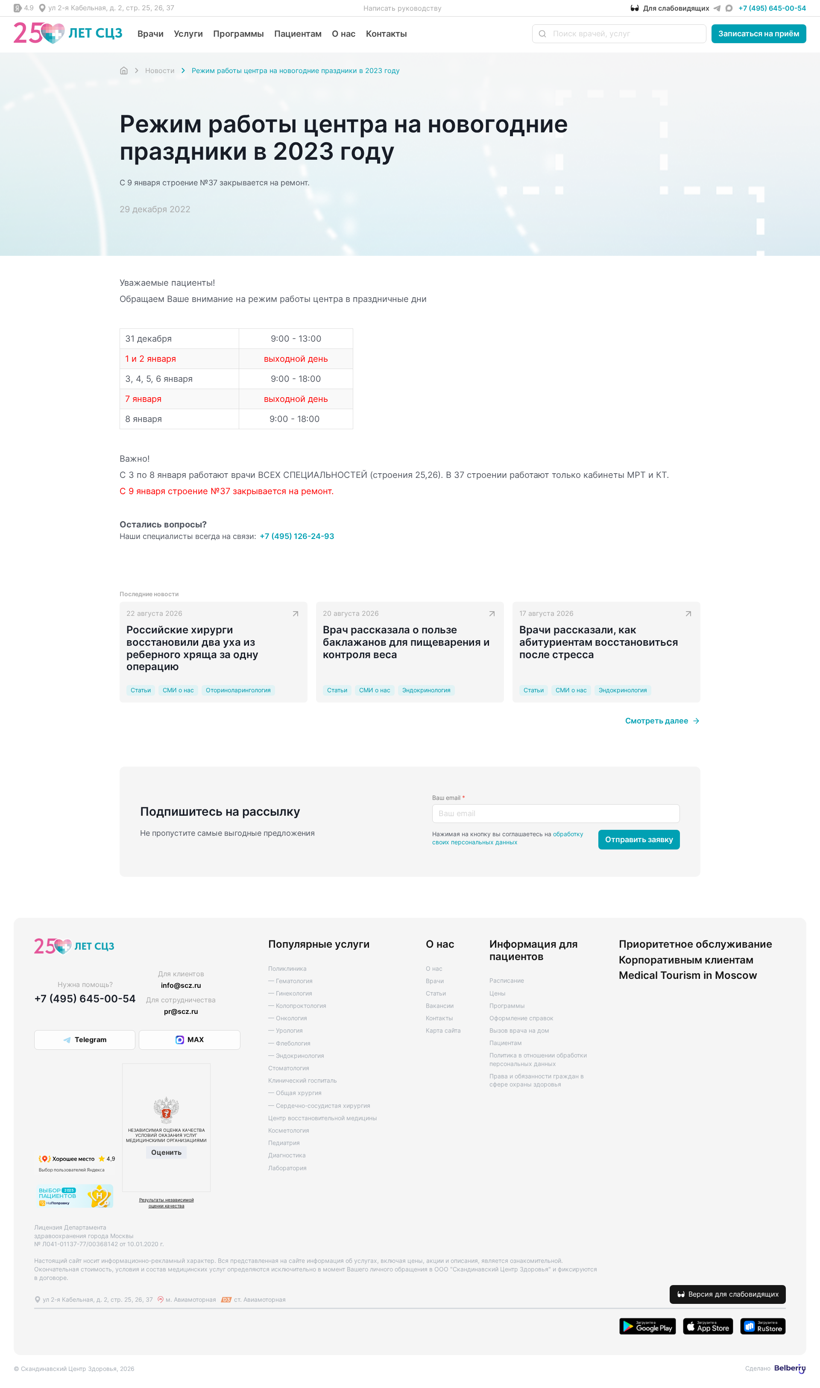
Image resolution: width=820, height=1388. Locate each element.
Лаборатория (287, 1167)
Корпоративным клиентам (686, 960)
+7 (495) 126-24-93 (297, 536)
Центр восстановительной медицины (322, 1118)
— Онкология (287, 1018)
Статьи (436, 993)
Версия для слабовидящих (733, 1294)
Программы (238, 34)
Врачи (151, 34)
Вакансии (440, 1005)
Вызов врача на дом (519, 1030)
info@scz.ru (181, 985)
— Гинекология (290, 993)
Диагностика (287, 1155)
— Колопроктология (297, 1005)
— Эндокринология (296, 1055)
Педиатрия (284, 1142)
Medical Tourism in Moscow (688, 975)
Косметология (288, 1130)
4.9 (29, 7)
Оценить (166, 1152)
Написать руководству (402, 8)
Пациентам (298, 34)
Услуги (188, 34)
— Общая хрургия (295, 1092)
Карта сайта (443, 1030)
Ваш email (448, 797)
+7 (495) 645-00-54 (772, 8)
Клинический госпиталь (302, 1080)
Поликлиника (287, 968)
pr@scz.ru (181, 1011)
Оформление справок (521, 1018)
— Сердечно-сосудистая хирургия (319, 1105)
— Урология (285, 1030)
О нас (344, 34)
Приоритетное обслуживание (695, 944)
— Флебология (289, 1043)
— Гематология (290, 980)
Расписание (506, 980)
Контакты (386, 34)
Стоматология (288, 1068)
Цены (497, 993)
